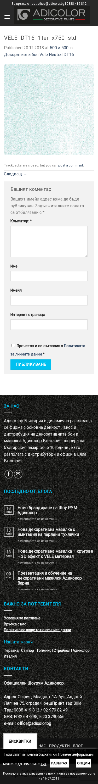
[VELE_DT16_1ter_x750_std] (49, 109)
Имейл (16, 290)
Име (14, 266)
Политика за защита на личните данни (37, 630)
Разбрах (59, 763)
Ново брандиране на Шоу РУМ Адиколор (47, 510)
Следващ (15, 173)
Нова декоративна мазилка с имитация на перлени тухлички (48, 532)
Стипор (27, 650)
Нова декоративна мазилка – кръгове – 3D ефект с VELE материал (55, 554)
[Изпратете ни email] (18, 474)
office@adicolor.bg (34, 723)
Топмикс (43, 650)
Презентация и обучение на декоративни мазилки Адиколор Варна (50, 578)
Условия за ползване (22, 618)
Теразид (11, 650)
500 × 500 (59, 47)
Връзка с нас (15, 624)
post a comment (70, 165)
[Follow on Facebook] (8, 474)
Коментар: (21, 221)
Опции (83, 763)
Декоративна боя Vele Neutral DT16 (39, 54)
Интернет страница (27, 315)
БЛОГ (78, 745)
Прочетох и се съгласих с (47, 350)
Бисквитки (20, 741)
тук (43, 764)
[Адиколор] (52, 15)
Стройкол (62, 650)
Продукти (59, 745)
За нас (39, 745)
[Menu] (7, 16)
